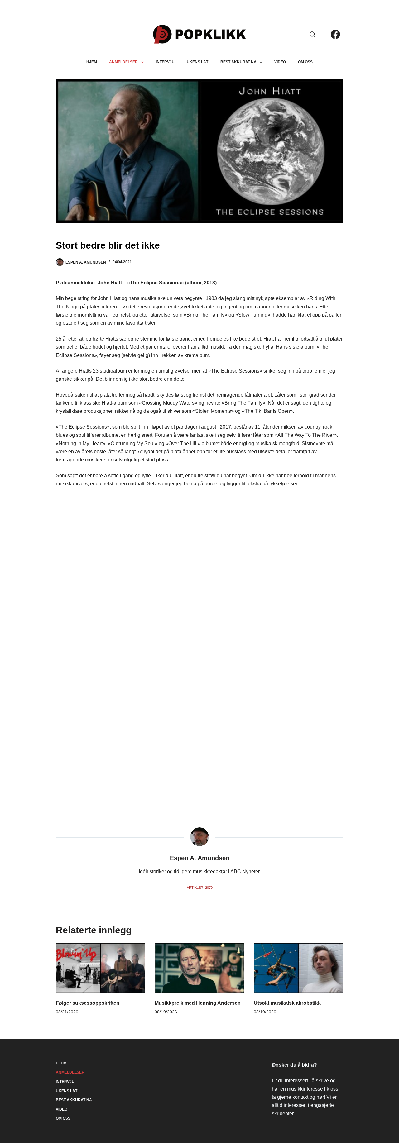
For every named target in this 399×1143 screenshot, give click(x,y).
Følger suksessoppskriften (87, 1003)
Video (280, 62)
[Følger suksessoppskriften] (100, 968)
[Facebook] (335, 34)
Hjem (91, 62)
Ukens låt (197, 62)
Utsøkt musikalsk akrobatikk (287, 1003)
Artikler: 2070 (200, 887)
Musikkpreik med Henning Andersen (198, 1003)
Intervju (165, 62)
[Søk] (312, 34)
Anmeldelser (123, 62)
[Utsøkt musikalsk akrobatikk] (298, 968)
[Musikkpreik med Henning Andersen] (199, 968)
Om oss (305, 62)
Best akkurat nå (238, 62)
